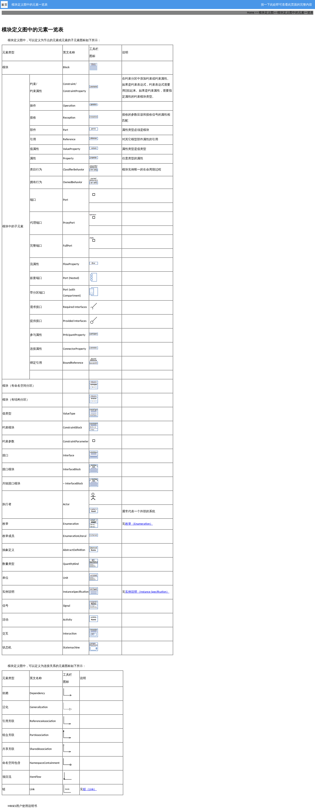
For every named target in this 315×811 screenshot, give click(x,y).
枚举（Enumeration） (139, 524)
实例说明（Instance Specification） (147, 592)
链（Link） (90, 789)
